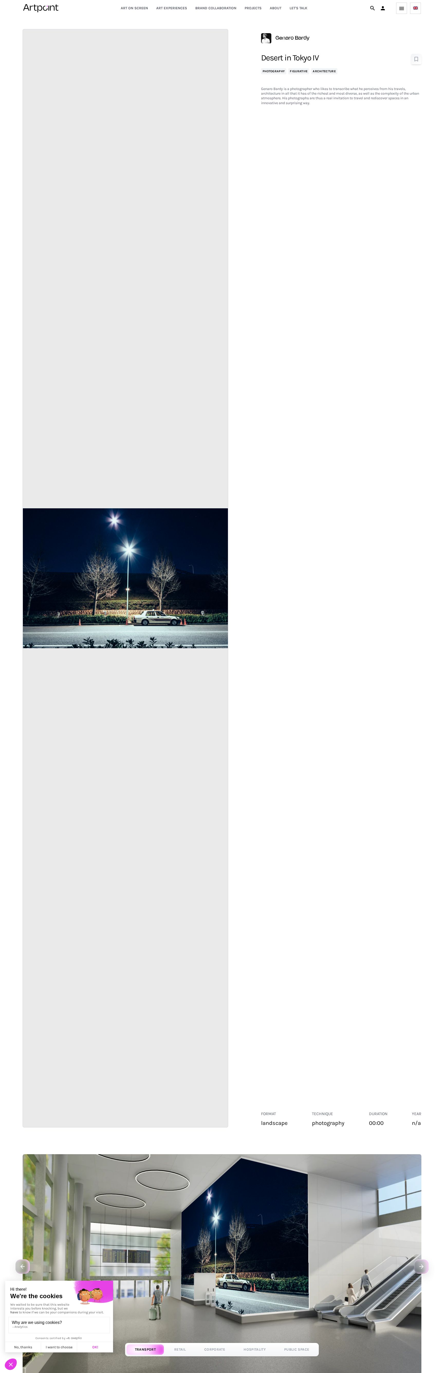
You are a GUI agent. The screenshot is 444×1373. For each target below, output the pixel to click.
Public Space (296, 1349)
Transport (145, 1349)
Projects (253, 8)
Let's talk (298, 8)
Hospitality (255, 1349)
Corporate (214, 1349)
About (275, 8)
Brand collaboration (215, 8)
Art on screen (134, 8)
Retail (180, 1349)
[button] (383, 8)
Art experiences (171, 8)
